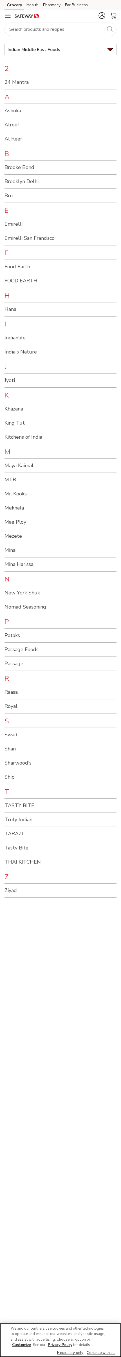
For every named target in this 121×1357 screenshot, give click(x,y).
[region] (60, 1340)
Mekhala (14, 507)
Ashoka (13, 110)
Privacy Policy (60, 1344)
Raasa (11, 692)
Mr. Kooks (16, 493)
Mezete (13, 536)
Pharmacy (51, 5)
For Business (76, 5)
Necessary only (70, 1353)
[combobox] (60, 29)
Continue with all (101, 1353)
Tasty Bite (16, 847)
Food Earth (17, 266)
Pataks (12, 635)
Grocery (14, 5)
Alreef (12, 124)
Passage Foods (22, 649)
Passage (14, 663)
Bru (9, 195)
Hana (10, 309)
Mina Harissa (19, 564)
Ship (10, 777)
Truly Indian (18, 819)
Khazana (14, 408)
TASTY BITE (19, 805)
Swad (11, 734)
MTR (10, 479)
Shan (10, 748)
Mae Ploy (15, 522)
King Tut (15, 423)
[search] (109, 29)
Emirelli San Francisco (30, 238)
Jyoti (10, 380)
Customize (21, 1344)
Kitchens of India (23, 437)
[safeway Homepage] (27, 15)
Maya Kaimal (19, 465)
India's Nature (21, 351)
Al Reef (13, 138)
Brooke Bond (19, 167)
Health (32, 5)
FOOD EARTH (21, 280)
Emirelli (14, 224)
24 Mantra (17, 82)
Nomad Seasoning (25, 606)
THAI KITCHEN (23, 861)
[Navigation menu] (8, 15)
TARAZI (14, 833)
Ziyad (11, 890)
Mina (10, 550)
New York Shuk (22, 592)
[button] (101, 15)
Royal (11, 706)
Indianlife (15, 337)
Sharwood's (18, 762)
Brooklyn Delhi (22, 181)
